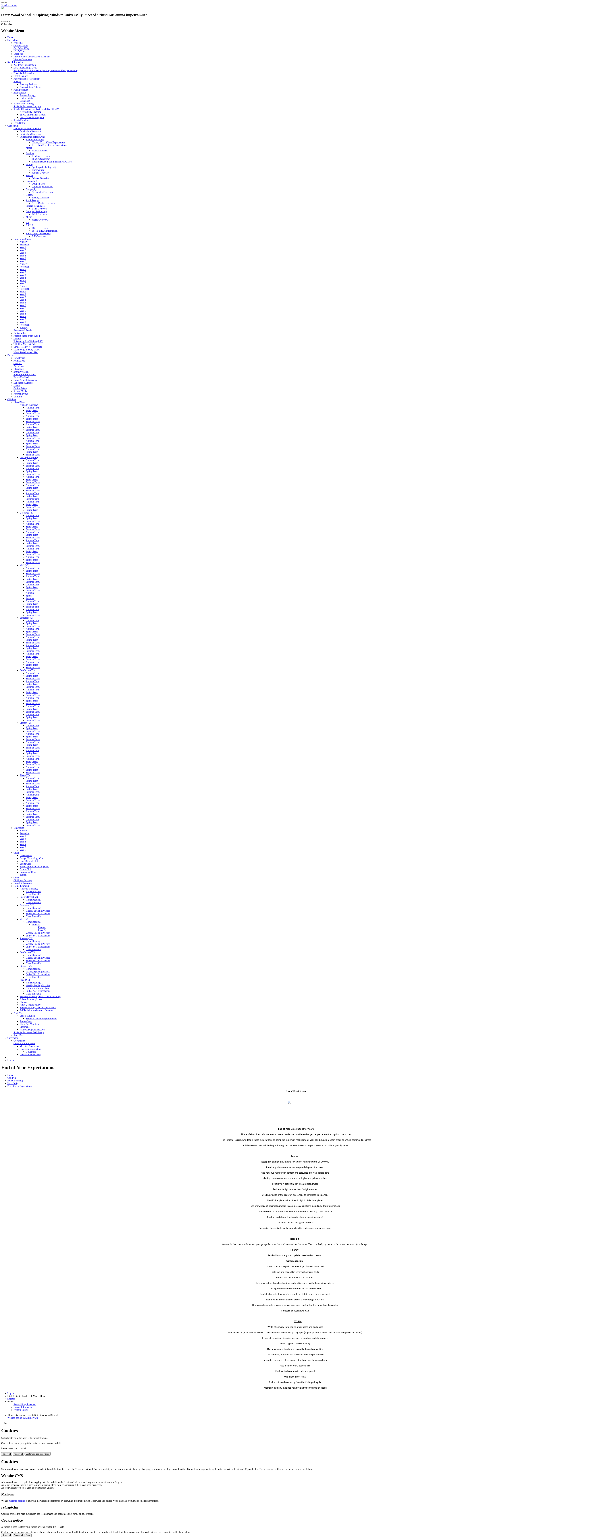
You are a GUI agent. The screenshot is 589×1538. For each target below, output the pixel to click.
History (29, 194)
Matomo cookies (17, 1500)
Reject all (6, 1454)
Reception (24, 244)
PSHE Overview (40, 228)
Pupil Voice (19, 1013)
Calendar (17, 363)
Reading (30, 153)
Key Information (15, 62)
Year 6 (23, 261)
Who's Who (19, 51)
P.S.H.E (29, 225)
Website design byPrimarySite (22, 1418)
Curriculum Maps (22, 239)
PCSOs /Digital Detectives (32, 1029)
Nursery (23, 241)
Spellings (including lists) (44, 167)
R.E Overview (39, 236)
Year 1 (23, 247)
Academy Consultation (24, 65)
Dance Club (25, 869)
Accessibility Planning (30, 112)
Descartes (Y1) (27, 512)
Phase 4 (42, 927)
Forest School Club (29, 861)
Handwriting (38, 170)
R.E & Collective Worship (38, 233)
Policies (17, 81)
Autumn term (32, 794)
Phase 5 (42, 930)
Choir (16, 877)
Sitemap (11, 1398)
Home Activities (33, 891)
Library (17, 338)
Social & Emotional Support (27, 106)
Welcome (18, 42)
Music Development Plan (25, 352)
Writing (29, 164)
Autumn (30, 593)
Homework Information (37, 988)
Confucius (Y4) (27, 670)
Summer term (32, 499)
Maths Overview (40, 150)
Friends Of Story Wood (24, 374)
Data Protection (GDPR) (25, 67)
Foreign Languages (35, 206)
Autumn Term (32, 407)
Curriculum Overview (30, 134)
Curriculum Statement (30, 131)
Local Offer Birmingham (32, 117)
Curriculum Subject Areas (32, 136)
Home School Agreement (25, 380)
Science (29, 175)
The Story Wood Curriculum (27, 128)
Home (10, 37)
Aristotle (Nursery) (29, 405)
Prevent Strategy (28, 95)
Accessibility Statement (24, 1404)
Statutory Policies (28, 84)
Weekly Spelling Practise (38, 910)
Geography (31, 189)
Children (11, 399)
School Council (27, 1015)
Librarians (24, 1027)
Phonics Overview (41, 159)
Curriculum (12, 125)
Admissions (19, 360)
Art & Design (32, 200)
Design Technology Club (32, 858)
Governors (12, 1038)
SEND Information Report (32, 114)
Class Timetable (33, 894)
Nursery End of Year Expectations (48, 142)
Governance (19, 1040)
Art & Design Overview (43, 203)
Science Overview (41, 178)
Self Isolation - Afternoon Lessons (36, 1010)
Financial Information (23, 73)
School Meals (20, 391)
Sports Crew (26, 1021)
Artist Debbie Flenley (30, 1004)
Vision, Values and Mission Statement (31, 56)
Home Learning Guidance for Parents (38, 1007)
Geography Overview (42, 192)
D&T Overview (39, 214)
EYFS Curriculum (35, 139)
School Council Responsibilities (41, 1018)
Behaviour (25, 101)
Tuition (23, 875)
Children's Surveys (22, 880)
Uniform (17, 396)
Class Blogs (19, 402)
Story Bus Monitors (29, 1024)
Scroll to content (9, 5)
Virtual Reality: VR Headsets (27, 347)
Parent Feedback (21, 377)
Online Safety (26, 98)
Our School (13, 40)
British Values (20, 333)
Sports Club (25, 863)
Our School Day (21, 48)
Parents (10, 355)
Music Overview (40, 219)
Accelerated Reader (23, 330)
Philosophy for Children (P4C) (28, 341)
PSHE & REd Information (45, 230)
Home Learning (21, 886)
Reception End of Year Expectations (49, 145)
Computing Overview (42, 186)
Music (29, 217)
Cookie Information (23, 1407)
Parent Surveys (20, 394)
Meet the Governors (29, 1046)
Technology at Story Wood (26, 349)
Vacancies (18, 54)
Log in (10, 1060)
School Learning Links (31, 999)
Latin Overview (39, 208)
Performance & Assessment (26, 78)
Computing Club (28, 872)
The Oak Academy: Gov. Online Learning (40, 996)
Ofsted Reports (20, 76)
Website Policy (20, 1410)
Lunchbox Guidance (23, 382)
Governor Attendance (30, 1054)
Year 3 (23, 253)
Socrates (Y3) (26, 617)
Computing (31, 181)
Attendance (19, 366)
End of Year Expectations (38, 913)
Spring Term (32, 410)
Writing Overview (40, 172)
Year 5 (23, 258)
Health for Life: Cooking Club (34, 866)
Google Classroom (22, 883)
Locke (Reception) (29, 457)
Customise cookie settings (37, 1454)
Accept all (18, 1454)
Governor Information (24, 1043)
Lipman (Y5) (26, 722)
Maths (29, 148)
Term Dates (19, 123)
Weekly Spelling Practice (38, 944)
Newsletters (19, 358)
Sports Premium (21, 120)
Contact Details (20, 45)
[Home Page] (2, 8)
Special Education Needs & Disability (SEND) (36, 109)
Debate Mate (26, 855)
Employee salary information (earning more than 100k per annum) (45, 70)
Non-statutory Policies (30, 87)
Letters (16, 385)
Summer (30, 598)
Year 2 (23, 250)
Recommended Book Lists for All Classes (52, 161)
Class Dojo (18, 369)
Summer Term (33, 413)
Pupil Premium (20, 89)
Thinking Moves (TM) (24, 344)
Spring (29, 595)
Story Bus (18, 1035)
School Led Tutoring (23, 103)
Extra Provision (21, 371)
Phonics (36, 924)
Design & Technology (36, 211)
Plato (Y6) (25, 775)
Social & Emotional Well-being (28, 1032)
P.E (27, 222)
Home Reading (33, 899)
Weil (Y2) (24, 565)
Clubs (16, 852)
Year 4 (23, 255)
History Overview (40, 197)
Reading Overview (41, 156)
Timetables (18, 828)
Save (28, 1535)
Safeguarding (19, 92)
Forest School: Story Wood (26, 335)
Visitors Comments (22, 59)
